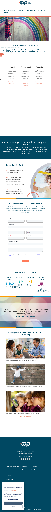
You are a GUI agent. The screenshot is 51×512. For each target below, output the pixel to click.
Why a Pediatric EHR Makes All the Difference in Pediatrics (21, 360)
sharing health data (12, 115)
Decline (13, 506)
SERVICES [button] (20, 10)
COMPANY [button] (6, 12)
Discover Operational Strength (25, 83)
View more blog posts (25, 416)
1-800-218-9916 (27, 456)
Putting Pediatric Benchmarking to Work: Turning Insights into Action (24, 387)
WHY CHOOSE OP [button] (30, 10)
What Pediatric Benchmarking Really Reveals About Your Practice (23, 413)
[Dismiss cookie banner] (22, 485)
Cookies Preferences (13, 499)
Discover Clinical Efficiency (11, 82)
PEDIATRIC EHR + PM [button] (9, 10)
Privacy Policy (14, 490)
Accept (13, 503)
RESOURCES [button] (41, 10)
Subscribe (8, 475)
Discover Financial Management (39, 82)
